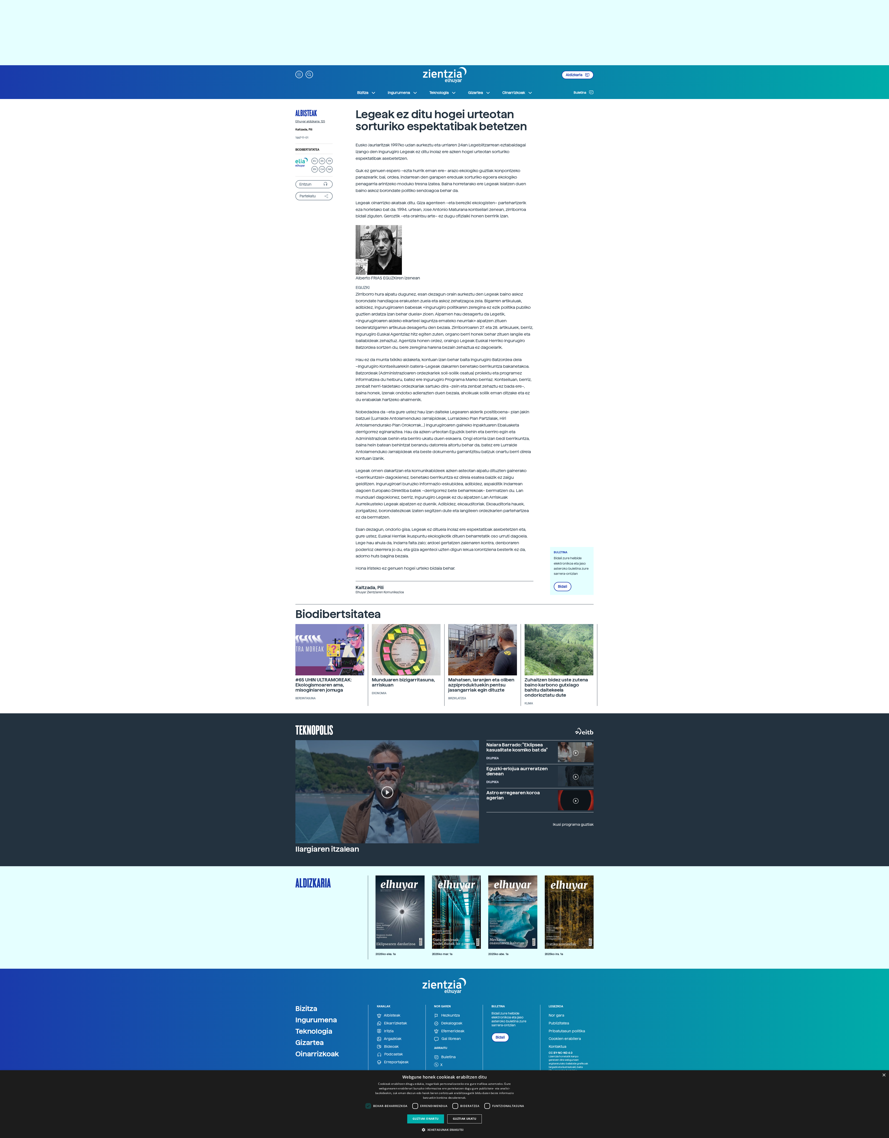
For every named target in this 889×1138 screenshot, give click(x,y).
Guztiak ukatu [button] (464, 1119)
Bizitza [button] (362, 92)
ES (322, 160)
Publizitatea (559, 1023)
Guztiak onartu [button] (426, 1119)
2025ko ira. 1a (554, 954)
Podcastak (393, 1054)
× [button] (884, 1075)
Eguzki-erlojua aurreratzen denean (517, 771)
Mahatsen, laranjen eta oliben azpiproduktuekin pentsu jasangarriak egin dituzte (481, 685)
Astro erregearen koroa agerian (513, 795)
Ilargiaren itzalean (327, 849)
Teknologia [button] (439, 92)
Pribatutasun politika (567, 1031)
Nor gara (556, 1015)
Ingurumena (316, 1020)
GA (329, 169)
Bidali (562, 586)
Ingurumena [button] (399, 92)
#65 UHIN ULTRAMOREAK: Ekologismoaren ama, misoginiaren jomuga (323, 685)
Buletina (580, 92)
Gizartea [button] (475, 92)
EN (314, 169)
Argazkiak (392, 1038)
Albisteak (306, 112)
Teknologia (313, 1031)
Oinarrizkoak (317, 1054)
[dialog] (444, 1104)
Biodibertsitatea (307, 149)
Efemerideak (452, 1031)
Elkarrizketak (395, 1023)
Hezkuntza (450, 1015)
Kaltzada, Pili (303, 129)
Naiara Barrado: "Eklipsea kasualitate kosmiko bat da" (517, 747)
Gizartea (309, 1042)
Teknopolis (314, 729)
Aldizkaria (574, 75)
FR (329, 160)
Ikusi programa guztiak (573, 824)
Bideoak (391, 1046)
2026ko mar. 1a (442, 954)
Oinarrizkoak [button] (513, 92)
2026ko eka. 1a (386, 954)
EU (314, 160)
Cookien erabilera (565, 1038)
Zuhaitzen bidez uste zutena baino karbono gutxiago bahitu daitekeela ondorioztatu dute (556, 687)
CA (322, 169)
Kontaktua (557, 1046)
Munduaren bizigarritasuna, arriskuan (403, 682)
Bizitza (306, 1008)
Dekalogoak (451, 1023)
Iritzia (388, 1031)
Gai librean (451, 1038)
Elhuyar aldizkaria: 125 (310, 121)
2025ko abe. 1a (498, 954)
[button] (299, 74)
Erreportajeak (396, 1062)
